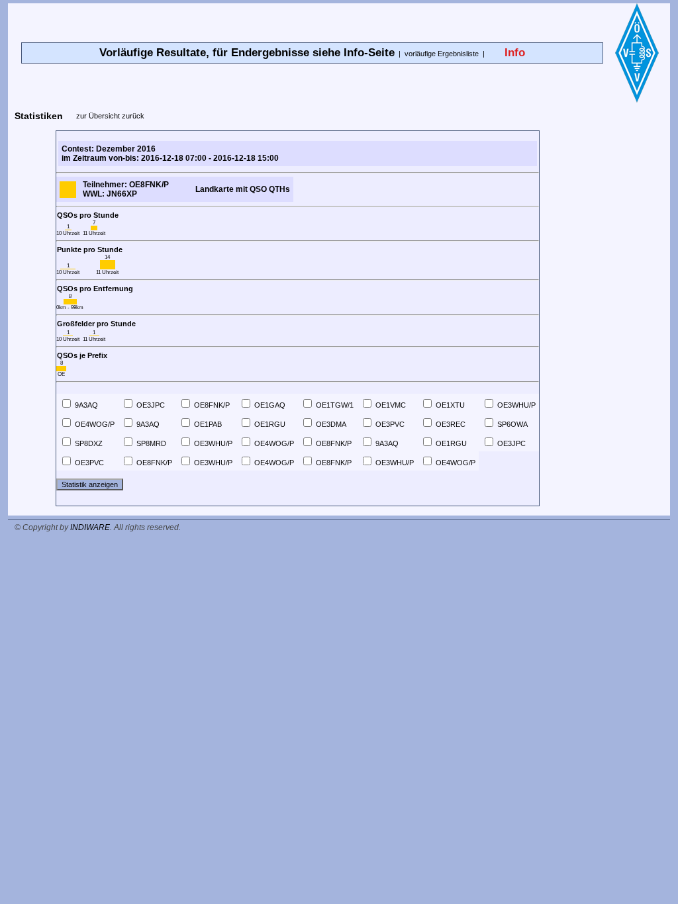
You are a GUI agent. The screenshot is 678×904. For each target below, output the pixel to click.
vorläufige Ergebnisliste (442, 54)
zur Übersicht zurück (110, 116)
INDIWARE (90, 527)
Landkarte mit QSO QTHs (242, 189)
